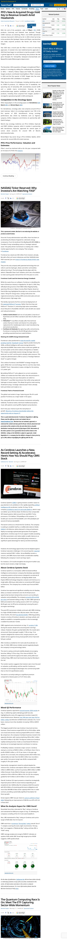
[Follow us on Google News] (20, 25)
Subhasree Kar (20, 879)
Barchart (11, 461)
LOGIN (51, 5)
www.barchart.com (9, 873)
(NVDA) (3, 529)
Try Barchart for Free (60, 5)
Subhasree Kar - (5, 461)
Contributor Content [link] (29, 21)
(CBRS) (14, 503)
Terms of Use (46, 75)
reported (37, 551)
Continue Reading (8, 176)
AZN (39, 103)
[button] (65, 9)
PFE (35, 30)
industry (20, 151)
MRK (6, 105)
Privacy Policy (55, 75)
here (17, 888)
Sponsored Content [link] (27, 194)
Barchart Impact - (5, 194)
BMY (21, 105)
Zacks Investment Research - (8, 21)
